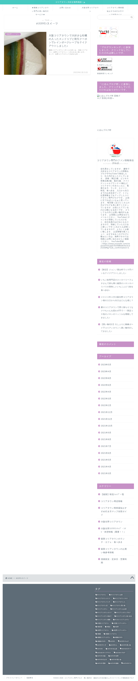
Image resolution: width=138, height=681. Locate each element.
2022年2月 (106, 405)
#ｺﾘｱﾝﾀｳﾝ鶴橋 (114, 663)
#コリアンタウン (102, 609)
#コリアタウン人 (120, 602)
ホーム (15, 8)
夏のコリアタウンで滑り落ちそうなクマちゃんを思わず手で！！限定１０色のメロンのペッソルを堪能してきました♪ (117, 312)
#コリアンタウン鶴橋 (103, 619)
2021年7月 (106, 446)
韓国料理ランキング (105, 73)
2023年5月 (106, 364)
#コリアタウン (101, 595)
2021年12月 (107, 412)
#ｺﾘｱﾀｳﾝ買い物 (126, 645)
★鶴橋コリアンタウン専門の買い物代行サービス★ (40, 9)
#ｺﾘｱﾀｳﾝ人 (114, 645)
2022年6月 (106, 385)
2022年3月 (106, 398)
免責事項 (30, 678)
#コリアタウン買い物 (118, 605)
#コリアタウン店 (102, 605)
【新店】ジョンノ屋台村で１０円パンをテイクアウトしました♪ (117, 271)
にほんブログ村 (104, 130)
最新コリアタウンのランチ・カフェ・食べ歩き (113, 540)
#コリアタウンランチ (103, 602)
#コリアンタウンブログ (123, 612)
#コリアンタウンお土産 (119, 609)
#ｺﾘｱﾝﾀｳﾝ (100, 649)
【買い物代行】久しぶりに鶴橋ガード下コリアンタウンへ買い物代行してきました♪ (117, 327)
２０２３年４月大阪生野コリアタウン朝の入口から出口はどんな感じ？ (117, 299)
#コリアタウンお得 (117, 595)
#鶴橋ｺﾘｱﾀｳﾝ (119, 637)
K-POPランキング (104, 65)
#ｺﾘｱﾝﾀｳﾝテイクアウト (104, 652)
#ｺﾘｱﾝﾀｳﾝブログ (120, 652)
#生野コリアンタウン (120, 630)
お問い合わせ (65, 8)
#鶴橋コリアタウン (111, 634)
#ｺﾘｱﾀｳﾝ (112, 641)
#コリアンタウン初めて (104, 616)
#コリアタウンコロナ (121, 598)
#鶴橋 (99, 634)
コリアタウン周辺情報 (112, 501)
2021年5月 (106, 460)
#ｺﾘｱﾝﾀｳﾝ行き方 (102, 659)
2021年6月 (106, 453)
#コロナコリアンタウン (122, 619)
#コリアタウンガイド (103, 598)
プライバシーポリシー (14, 678)
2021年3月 (106, 473)
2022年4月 (106, 392)
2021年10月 (107, 426)
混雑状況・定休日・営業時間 (114, 561)
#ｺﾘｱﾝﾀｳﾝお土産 (112, 649)
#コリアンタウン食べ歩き (124, 616)
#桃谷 (108, 626)
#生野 (117, 626)
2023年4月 (106, 371)
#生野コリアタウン (103, 630)
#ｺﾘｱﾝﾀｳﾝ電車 (101, 663)
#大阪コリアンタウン (120, 623)
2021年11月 (106, 419)
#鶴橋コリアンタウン (103, 637)
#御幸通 (99, 626)
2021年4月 (106, 466)
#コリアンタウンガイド (104, 612)
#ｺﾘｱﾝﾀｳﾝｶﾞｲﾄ (127, 663)
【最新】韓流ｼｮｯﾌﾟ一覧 (112, 494)
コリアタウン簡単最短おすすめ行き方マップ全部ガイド (115, 9)
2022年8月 (106, 378)
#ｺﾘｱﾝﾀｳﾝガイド (126, 649)
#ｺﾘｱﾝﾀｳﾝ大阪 (101, 656)
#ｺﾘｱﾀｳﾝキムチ (124, 641)
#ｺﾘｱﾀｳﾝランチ (101, 645)
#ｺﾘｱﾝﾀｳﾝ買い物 (116, 659)
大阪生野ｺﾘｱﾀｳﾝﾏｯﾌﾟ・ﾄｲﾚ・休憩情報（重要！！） (113, 530)
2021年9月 (106, 432)
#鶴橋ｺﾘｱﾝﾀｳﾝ (101, 641)
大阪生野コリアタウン (90, 9)
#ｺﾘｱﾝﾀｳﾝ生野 (114, 656)
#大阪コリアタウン (103, 623)
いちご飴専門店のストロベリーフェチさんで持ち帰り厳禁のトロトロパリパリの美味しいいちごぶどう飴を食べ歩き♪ (117, 285)
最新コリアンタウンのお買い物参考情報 (114, 551)
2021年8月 (106, 439)
